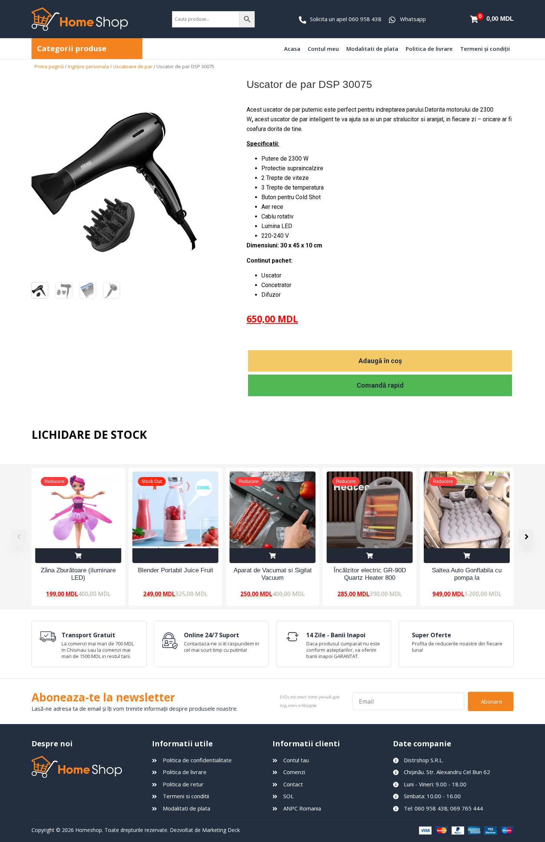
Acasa (292, 48)
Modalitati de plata (372, 48)
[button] (526, 536)
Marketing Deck (221, 829)
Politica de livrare (429, 48)
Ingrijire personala (88, 66)
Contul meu (323, 48)
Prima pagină (49, 66)
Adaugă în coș (380, 361)
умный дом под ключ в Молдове (348, 830)
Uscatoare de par (132, 66)
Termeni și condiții (485, 48)
